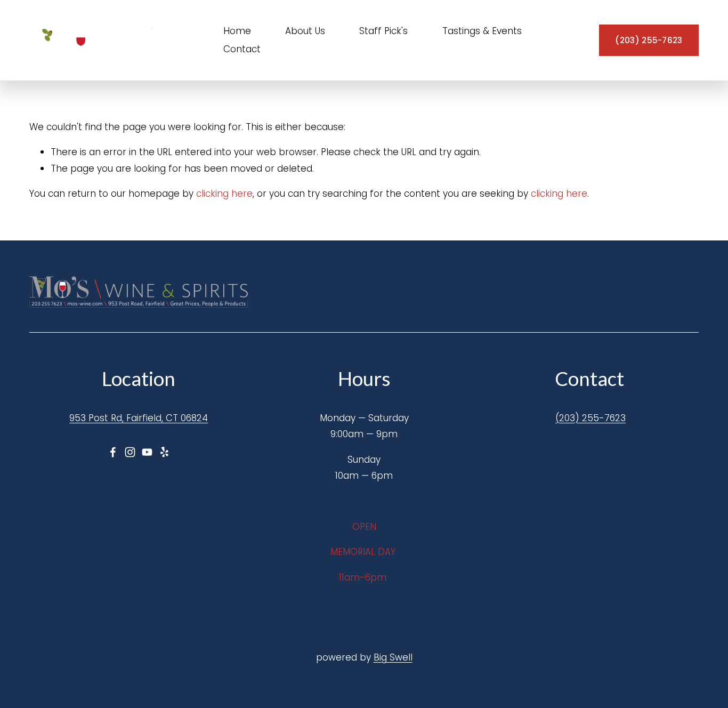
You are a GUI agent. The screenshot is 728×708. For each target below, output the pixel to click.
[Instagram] (130, 452)
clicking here (224, 193)
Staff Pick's (383, 31)
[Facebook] (113, 452)
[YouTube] (147, 452)
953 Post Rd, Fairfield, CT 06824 (138, 418)
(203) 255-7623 (648, 40)
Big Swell (393, 657)
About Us (305, 31)
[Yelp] (164, 452)
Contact (242, 49)
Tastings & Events (482, 31)
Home (237, 31)
